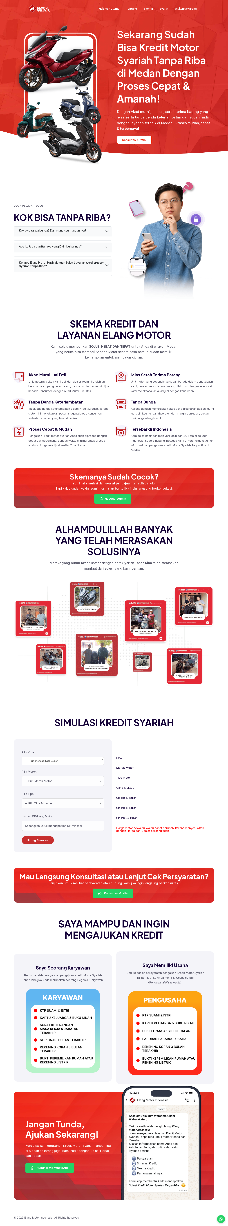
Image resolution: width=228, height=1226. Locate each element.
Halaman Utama (109, 8)
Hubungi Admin (115, 498)
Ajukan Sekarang (186, 8)
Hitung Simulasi (38, 840)
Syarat (164, 8)
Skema (148, 8)
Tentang (131, 8)
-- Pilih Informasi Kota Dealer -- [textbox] (43, 760)
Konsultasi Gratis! (134, 140)
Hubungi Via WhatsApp (52, 1167)
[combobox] (63, 761)
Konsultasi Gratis (115, 893)
